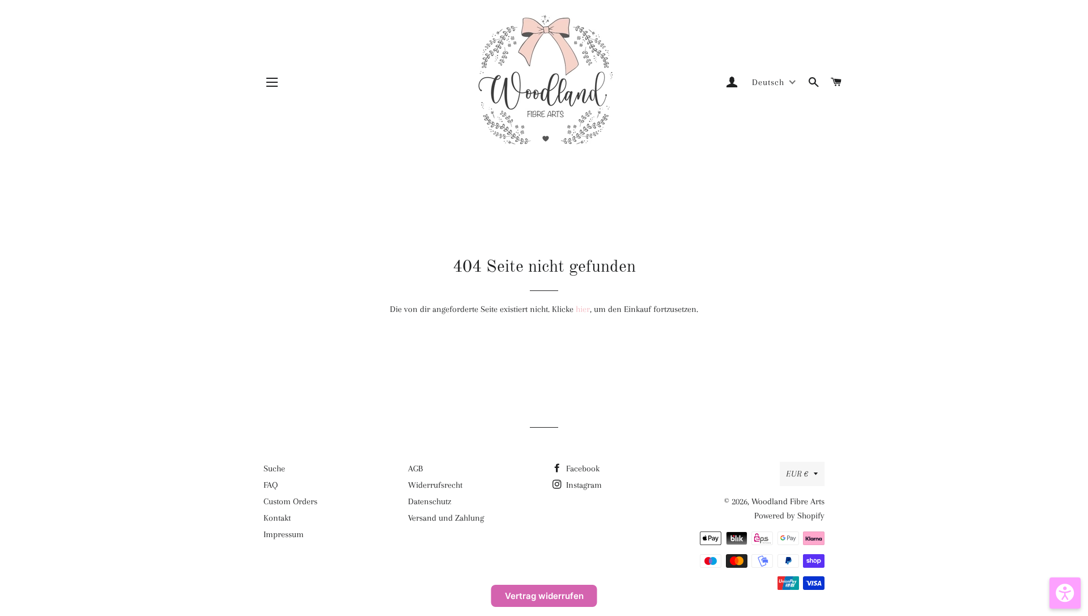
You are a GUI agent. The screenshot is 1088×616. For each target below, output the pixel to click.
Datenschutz (429, 501)
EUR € (797, 474)
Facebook (582, 468)
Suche (274, 468)
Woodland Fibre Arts (787, 501)
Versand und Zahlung (446, 518)
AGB (415, 468)
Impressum (284, 534)
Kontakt (277, 518)
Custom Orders (290, 501)
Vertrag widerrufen (544, 595)
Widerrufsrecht (435, 485)
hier (583, 309)
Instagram (583, 485)
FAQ (271, 485)
